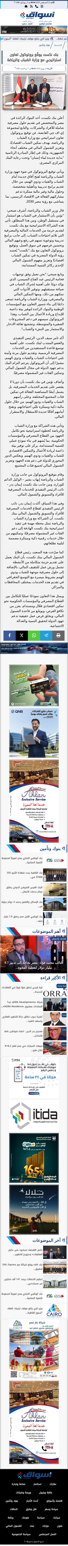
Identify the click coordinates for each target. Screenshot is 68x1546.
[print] (58, 636)
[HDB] (34, 686)
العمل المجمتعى (47, 1534)
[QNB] (34, 733)
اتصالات (13, 1509)
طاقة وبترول (45, 1492)
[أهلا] (34, 802)
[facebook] (9, 636)
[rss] (31, 6)
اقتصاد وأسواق (54, 1501)
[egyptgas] (34, 1349)
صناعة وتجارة (18, 1484)
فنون (59, 1526)
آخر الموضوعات (47, 1240)
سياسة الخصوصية (21, 1534)
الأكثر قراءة (50, 977)
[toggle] (7, 18)
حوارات (45, 1526)
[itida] (34, 1116)
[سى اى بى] (34, 33)
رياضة (11, 1517)
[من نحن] (36, 6)
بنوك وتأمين (44, 45)
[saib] (34, 1210)
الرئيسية (58, 45)
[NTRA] (34, 1078)
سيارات (56, 1517)
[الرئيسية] (26, 6)
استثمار (37, 1484)
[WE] (34, 648)
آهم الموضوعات (46, 931)
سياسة (41, 1517)
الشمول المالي (14, 1526)
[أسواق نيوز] (37, 16)
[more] (42, 6)
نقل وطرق (31, 1509)
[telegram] (46, 636)
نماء (32, 1526)
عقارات (53, 1484)
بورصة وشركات (23, 1492)
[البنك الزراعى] (34, 1158)
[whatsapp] (34, 636)
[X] (22, 636)
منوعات (25, 1517)
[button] (4, 30)
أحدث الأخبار (32, 1501)
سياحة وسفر (51, 1509)
